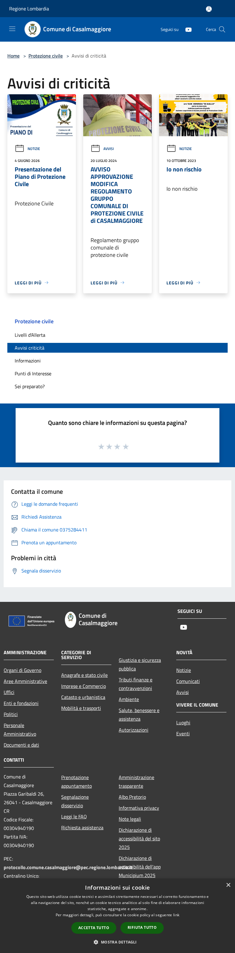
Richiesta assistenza (82, 827)
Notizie (34, 149)
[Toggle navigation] (12, 28)
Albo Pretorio (132, 797)
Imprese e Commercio (83, 686)
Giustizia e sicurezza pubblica (140, 664)
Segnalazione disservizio (75, 801)
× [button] (228, 885)
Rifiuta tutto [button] (142, 927)
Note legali (130, 819)
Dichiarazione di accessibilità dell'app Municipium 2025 (140, 866)
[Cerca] (222, 29)
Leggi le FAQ (74, 816)
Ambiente (129, 699)
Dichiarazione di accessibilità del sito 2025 (139, 838)
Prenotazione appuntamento (76, 782)
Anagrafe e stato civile (84, 675)
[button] (117, 942)
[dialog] (117, 916)
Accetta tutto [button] (93, 927)
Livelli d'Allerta (30, 335)
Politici (11, 714)
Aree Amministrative (25, 681)
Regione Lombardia (29, 8)
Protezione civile (45, 55)
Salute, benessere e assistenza (139, 714)
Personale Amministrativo (20, 729)
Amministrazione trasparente (136, 782)
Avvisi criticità (29, 347)
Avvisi (108, 149)
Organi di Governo (22, 670)
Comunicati (188, 681)
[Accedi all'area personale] (208, 9)
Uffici (9, 692)
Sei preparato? (30, 386)
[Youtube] (186, 29)
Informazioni (28, 360)
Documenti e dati (21, 745)
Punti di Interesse (33, 373)
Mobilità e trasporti (81, 708)
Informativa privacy (139, 808)
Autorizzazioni (133, 730)
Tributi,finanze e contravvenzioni (135, 684)
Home (13, 55)
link (176, 914)
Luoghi (183, 722)
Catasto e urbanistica (83, 697)
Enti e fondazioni (21, 703)
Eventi (183, 733)
